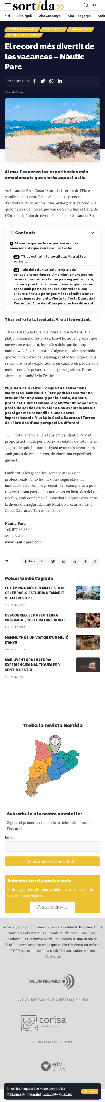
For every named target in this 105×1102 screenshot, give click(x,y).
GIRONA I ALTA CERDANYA (52, 1042)
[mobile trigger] (9, 5)
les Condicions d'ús (57, 1094)
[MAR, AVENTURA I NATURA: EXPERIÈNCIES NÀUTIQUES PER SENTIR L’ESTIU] (88, 664)
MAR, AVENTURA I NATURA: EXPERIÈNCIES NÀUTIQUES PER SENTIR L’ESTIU (32, 665)
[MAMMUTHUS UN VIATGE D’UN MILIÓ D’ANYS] (88, 642)
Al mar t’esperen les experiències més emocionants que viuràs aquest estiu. (44, 245)
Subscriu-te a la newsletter (52, 861)
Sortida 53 (53, 29)
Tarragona (80, 29)
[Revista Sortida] (38, 5)
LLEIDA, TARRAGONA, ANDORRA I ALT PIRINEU (52, 999)
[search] (86, 5)
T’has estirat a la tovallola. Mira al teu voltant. (49, 259)
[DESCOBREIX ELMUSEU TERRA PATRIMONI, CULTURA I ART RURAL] (88, 620)
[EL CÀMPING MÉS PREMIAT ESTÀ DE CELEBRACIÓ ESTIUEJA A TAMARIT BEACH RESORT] (88, 593)
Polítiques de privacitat (24, 1094)
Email (9, 837)
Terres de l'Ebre (23, 35)
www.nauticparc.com (23, 542)
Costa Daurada (22, 29)
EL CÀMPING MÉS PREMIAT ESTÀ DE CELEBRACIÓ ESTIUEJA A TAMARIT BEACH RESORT (35, 593)
